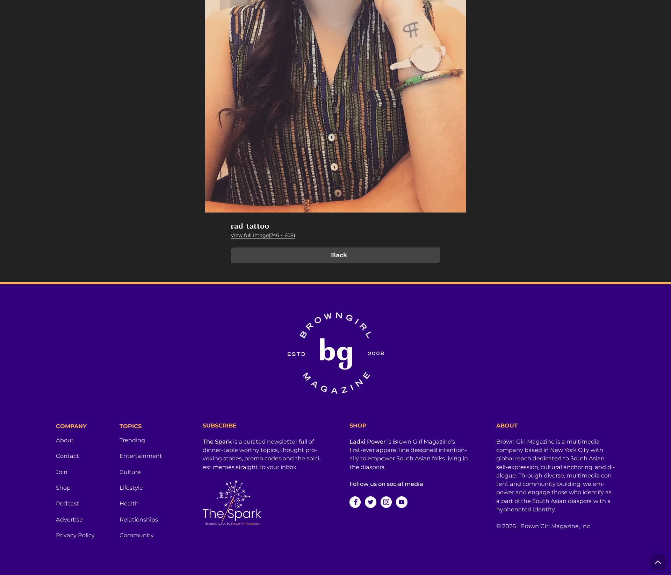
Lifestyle (131, 487)
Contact (67, 455)
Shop (63, 487)
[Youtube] (401, 502)
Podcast (67, 503)
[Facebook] (355, 502)
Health (129, 503)
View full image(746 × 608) (263, 235)
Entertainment (141, 455)
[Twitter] (370, 502)
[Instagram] (386, 502)
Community (137, 535)
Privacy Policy (75, 535)
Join (61, 471)
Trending (132, 440)
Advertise (69, 519)
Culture (130, 471)
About (65, 440)
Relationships (139, 519)
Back (339, 255)
